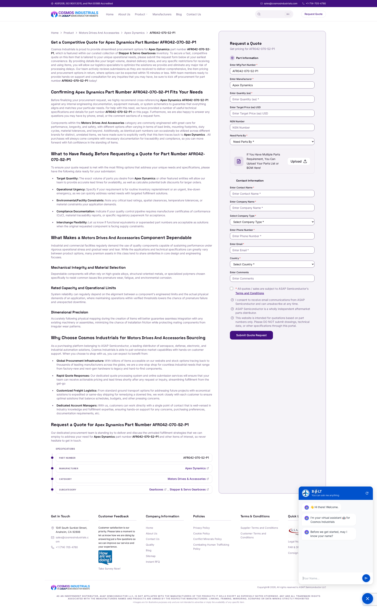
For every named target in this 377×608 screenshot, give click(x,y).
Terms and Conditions (249, 293)
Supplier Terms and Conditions (259, 527)
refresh (367, 493)
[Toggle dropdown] (146, 14)
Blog (179, 14)
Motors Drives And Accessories (99, 32)
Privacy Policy (201, 527)
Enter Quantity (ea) (241, 93)
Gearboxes (156, 489)
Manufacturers (162, 14)
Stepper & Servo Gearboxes (188, 489)
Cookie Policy (201, 533)
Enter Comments (239, 272)
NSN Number (237, 121)
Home (109, 14)
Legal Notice (295, 541)
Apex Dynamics (134, 32)
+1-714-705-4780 (316, 3)
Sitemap (151, 556)
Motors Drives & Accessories (187, 478)
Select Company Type (243, 215)
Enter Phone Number (242, 229)
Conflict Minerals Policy (207, 538)
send (366, 578)
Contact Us (194, 14)
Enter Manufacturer (241, 79)
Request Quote (314, 14)
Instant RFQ (153, 561)
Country (235, 258)
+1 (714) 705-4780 (67, 547)
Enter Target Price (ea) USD (245, 107)
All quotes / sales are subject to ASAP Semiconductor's (271, 291)
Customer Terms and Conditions (253, 535)
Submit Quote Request (251, 335)
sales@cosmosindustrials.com (280, 3)
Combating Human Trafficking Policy (211, 546)
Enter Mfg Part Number (243, 64)
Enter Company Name (243, 201)
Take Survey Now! (109, 568)
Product (140, 14)
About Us (124, 14)
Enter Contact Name (242, 187)
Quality (150, 544)
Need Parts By (238, 135)
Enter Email (237, 244)
